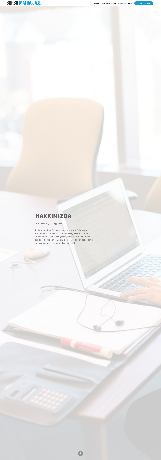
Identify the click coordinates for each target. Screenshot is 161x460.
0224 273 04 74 (145, 3)
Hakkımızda (106, 3)
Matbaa (113, 3)
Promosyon (122, 3)
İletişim (130, 3)
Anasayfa (97, 3)
